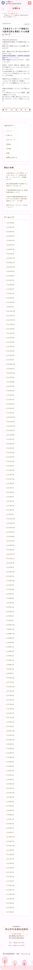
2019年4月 (10, 607)
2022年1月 (10, 466)
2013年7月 (10, 907)
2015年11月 (10, 788)
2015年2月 (10, 828)
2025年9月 (10, 271)
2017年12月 (10, 678)
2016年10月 (10, 740)
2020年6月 (10, 545)
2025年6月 (10, 285)
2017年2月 (10, 722)
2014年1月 (10, 881)
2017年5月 (10, 709)
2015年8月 (10, 801)
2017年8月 (10, 695)
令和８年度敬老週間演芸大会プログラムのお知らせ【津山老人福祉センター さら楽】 (17, 199)
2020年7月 (10, 541)
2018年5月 (10, 656)
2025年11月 (10, 262)
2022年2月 (10, 461)
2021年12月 (10, 470)
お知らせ (9, 135)
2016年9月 (10, 744)
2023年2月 (10, 408)
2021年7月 (10, 488)
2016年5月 (10, 762)
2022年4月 (10, 452)
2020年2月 (10, 563)
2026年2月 (10, 249)
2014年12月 (10, 837)
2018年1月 (10, 673)
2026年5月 (10, 236)
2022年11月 (10, 422)
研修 (8, 153)
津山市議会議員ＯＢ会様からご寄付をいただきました (17, 185)
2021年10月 (10, 479)
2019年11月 (10, 576)
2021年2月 (10, 510)
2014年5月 (10, 868)
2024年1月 (10, 360)
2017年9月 (10, 691)
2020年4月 (10, 554)
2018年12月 (10, 625)
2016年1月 (10, 779)
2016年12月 (10, 731)
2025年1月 (10, 307)
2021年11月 (10, 475)
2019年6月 (10, 598)
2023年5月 (10, 395)
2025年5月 (10, 289)
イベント (9, 131)
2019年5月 (10, 603)
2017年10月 (10, 687)
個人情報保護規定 (9, 954)
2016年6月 (10, 757)
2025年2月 (10, 302)
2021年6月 (10, 492)
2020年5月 (10, 550)
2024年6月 (10, 338)
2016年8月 (10, 748)
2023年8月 (10, 382)
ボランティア (11, 140)
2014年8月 (10, 854)
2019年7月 (10, 594)
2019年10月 (10, 581)
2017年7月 (10, 700)
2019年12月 (10, 572)
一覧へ (16, 110)
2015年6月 (10, 810)
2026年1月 (10, 254)
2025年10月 (10, 267)
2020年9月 (10, 532)
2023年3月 (10, 404)
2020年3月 (10, 558)
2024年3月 (10, 351)
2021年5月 (10, 497)
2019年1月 (10, 620)
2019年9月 (10, 585)
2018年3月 (10, 664)
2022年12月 (10, 417)
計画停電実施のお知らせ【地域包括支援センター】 (17, 191)
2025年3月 (10, 298)
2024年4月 (10, 346)
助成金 (8, 144)
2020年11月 (10, 523)
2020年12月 (10, 519)
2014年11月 (10, 841)
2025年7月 (10, 280)
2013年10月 (10, 894)
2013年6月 (10, 912)
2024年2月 (10, 355)
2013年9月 (10, 899)
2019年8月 (10, 589)
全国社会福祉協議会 (9, 55)
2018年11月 (10, 629)
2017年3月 (10, 717)
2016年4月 (10, 766)
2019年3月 (10, 611)
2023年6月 (10, 391)
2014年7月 (10, 859)
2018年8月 (10, 642)
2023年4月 (10, 399)
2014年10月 (10, 846)
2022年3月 (10, 457)
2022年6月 (10, 444)
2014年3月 (10, 872)
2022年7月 (10, 439)
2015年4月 (10, 819)
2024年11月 (10, 315)
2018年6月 (10, 651)
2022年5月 (10, 448)
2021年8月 (10, 483)
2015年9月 (10, 797)
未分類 (8, 149)
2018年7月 (10, 647)
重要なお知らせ (11, 157)
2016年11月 (10, 735)
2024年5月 (10, 342)
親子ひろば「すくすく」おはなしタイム (17, 206)
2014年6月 (10, 863)
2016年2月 (10, 775)
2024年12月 (10, 311)
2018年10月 (10, 634)
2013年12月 (10, 885)
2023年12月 (10, 364)
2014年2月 (10, 877)
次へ (26, 110)
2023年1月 (10, 413)
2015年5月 (10, 815)
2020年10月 (10, 528)
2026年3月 (10, 245)
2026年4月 (10, 240)
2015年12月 (10, 784)
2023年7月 (10, 386)
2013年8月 (10, 903)
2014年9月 (10, 850)
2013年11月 (10, 890)
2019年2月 (10, 616)
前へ (6, 110)
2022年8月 (10, 435)
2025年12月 (10, 258)
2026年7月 (10, 227)
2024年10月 (10, 320)
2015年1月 (10, 832)
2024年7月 (10, 333)
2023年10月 (10, 373)
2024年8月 (10, 329)
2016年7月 (10, 753)
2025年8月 (10, 276)
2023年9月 (10, 377)
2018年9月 (10, 638)
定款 (18, 954)
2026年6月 (10, 232)
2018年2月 (10, 669)
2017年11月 (10, 682)
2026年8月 (10, 223)
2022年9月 (10, 430)
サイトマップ (25, 954)
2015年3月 (10, 824)
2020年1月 (10, 567)
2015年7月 (10, 806)
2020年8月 (10, 536)
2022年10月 (10, 426)
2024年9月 (10, 324)
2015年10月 (10, 793)
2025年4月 (10, 293)
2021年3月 (10, 505)
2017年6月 (10, 704)
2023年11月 (10, 368)
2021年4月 (10, 501)
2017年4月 (10, 713)
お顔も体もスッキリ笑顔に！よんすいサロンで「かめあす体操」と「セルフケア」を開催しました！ (17, 176)
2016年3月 (10, 771)
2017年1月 (10, 726)
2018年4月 (10, 660)
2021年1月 (10, 514)
